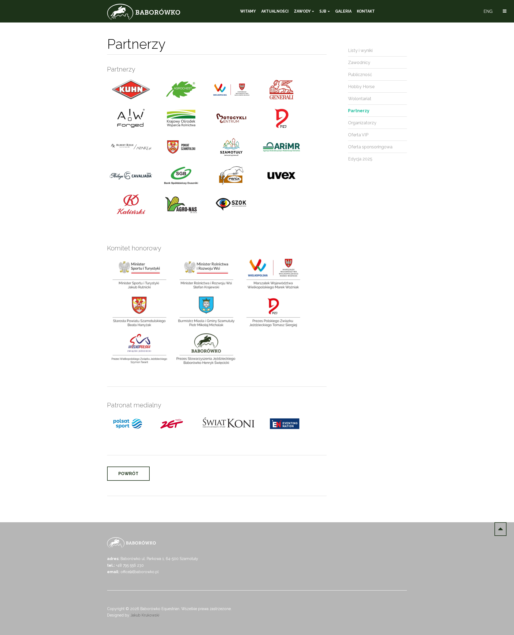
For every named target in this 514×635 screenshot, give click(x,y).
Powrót (128, 473)
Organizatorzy (362, 122)
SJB (323, 11)
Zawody (302, 11)
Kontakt (366, 11)
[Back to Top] (500, 529)
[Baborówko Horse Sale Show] (143, 12)
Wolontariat (359, 98)
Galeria (343, 11)
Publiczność (360, 74)
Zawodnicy (359, 62)
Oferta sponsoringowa (370, 146)
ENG (488, 11)
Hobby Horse (361, 86)
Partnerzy (358, 110)
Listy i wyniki (360, 50)
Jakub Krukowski (144, 615)
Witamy (248, 11)
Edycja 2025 (360, 158)
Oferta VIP (358, 134)
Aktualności (275, 11)
